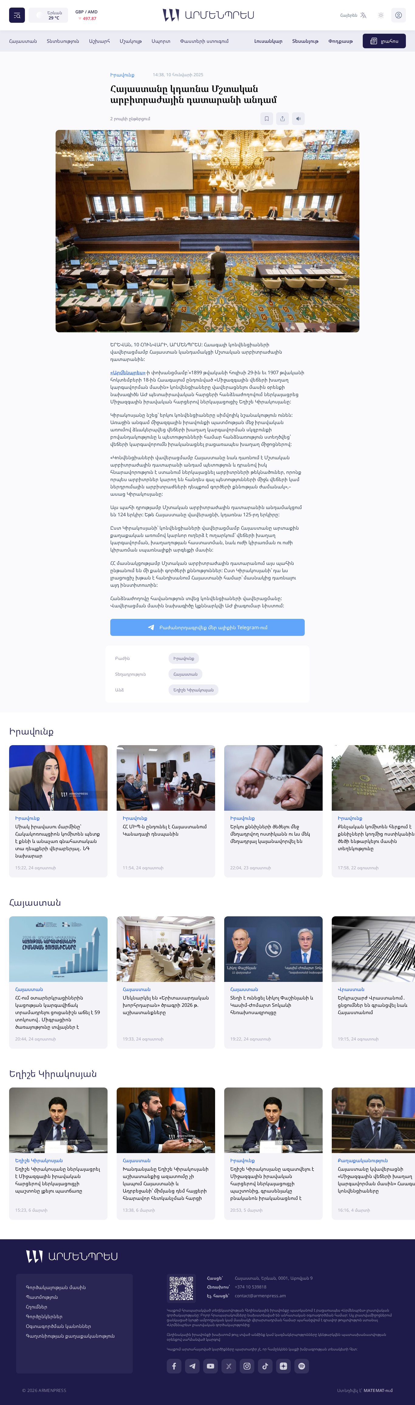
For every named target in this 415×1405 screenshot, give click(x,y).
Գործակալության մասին (56, 1287)
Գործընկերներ (44, 1316)
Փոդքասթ (340, 41)
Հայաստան (23, 41)
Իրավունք (183, 658)
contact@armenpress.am (260, 1295)
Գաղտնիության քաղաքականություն (70, 1335)
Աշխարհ (99, 41)
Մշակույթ (131, 41)
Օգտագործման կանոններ (58, 1326)
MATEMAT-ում (378, 1390)
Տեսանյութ (305, 41)
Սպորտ (161, 41)
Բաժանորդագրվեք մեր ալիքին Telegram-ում (213, 627)
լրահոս (390, 41)
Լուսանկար (268, 41)
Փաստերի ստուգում (204, 41)
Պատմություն (42, 1297)
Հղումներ (36, 1306)
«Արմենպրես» (128, 372)
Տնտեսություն (63, 41)
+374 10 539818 (250, 1287)
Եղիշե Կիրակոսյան (193, 690)
